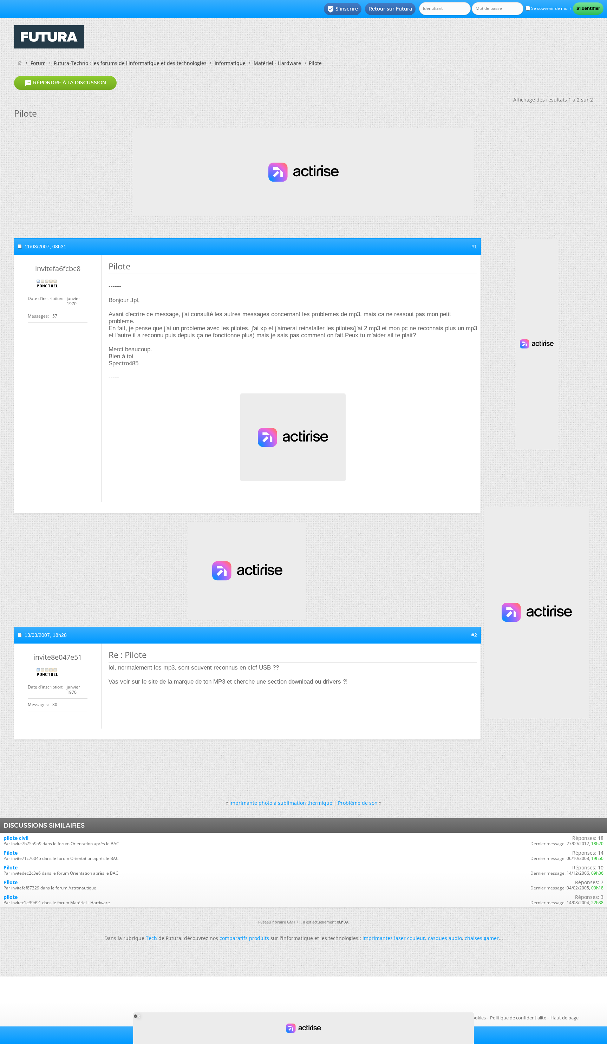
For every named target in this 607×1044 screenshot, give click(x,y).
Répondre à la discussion (65, 82)
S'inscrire (342, 9)
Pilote (11, 852)
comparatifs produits (244, 938)
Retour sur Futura (390, 9)
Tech (151, 938)
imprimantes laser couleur (394, 938)
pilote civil (16, 838)
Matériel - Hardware (277, 63)
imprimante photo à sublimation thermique (280, 803)
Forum (38, 63)
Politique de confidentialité (518, 1017)
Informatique (230, 63)
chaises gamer (482, 938)
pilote (11, 897)
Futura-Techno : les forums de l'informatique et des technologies (130, 63)
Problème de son (358, 803)
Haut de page (564, 1017)
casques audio (445, 938)
